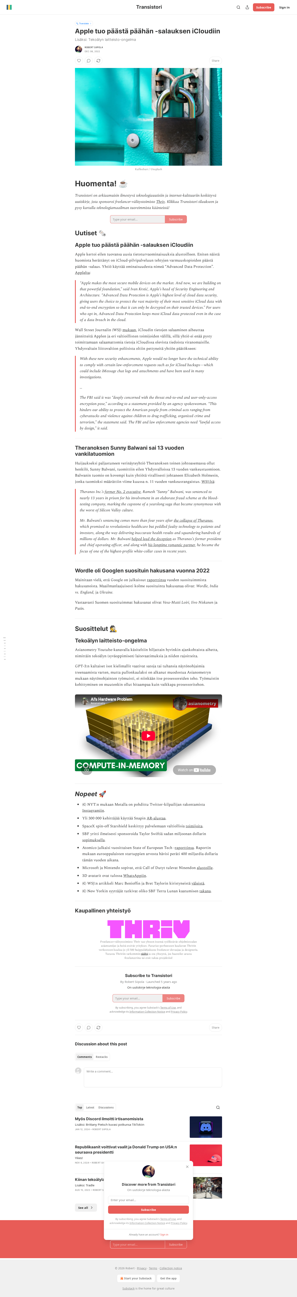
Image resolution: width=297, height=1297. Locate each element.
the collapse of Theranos (193, 520)
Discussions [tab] (106, 1107)
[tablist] (92, 1057)
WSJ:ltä (207, 482)
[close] (187, 1166)
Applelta (82, 273)
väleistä (198, 883)
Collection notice (171, 1268)
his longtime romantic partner (171, 545)
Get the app (168, 1278)
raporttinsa (156, 580)
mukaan (129, 330)
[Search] (238, 7)
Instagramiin (93, 811)
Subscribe (263, 7)
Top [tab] (79, 1107)
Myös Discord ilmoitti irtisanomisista (109, 1119)
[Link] (69, 183)
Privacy (141, 1268)
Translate (84, 23)
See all (83, 1208)
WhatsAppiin (134, 876)
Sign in (284, 7)
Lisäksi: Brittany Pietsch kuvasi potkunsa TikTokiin (109, 1124)
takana (205, 891)
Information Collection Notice (147, 1223)
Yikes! (79, 1158)
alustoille (205, 868)
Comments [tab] (84, 1057)
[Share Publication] (247, 7)
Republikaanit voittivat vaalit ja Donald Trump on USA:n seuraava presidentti (126, 1150)
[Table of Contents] (4, 648)
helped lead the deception (152, 539)
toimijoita (194, 826)
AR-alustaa (156, 818)
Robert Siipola (94, 47)
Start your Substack (138, 1278)
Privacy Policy (179, 1223)
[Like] (79, 61)
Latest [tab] (90, 1107)
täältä (144, 954)
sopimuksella (93, 840)
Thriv (160, 202)
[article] (148, 1127)
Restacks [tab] (101, 1057)
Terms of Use (168, 1219)
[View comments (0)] (89, 61)
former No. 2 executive (123, 492)
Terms (153, 1268)
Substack (128, 1288)
